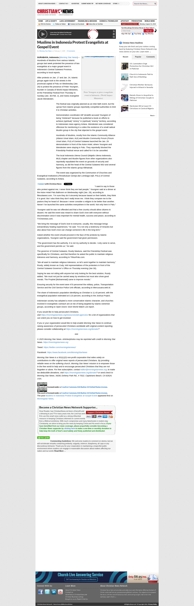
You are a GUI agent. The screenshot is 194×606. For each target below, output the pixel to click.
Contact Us (69, 592)
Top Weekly (149, 34)
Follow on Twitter (60, 24)
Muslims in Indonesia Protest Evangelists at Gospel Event (71, 396)
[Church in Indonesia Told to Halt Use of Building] (124, 77)
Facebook (40, 592)
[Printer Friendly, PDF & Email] (43, 438)
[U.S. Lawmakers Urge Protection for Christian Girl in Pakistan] (124, 66)
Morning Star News (45, 51)
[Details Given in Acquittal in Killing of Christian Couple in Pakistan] (124, 98)
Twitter (47, 592)
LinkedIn (53, 592)
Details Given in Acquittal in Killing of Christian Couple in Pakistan (142, 97)
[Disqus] (76, 483)
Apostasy (125, 21)
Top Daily (138, 34)
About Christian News (72, 590)
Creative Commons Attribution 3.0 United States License (84, 387)
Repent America (82, 599)
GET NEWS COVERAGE (103, 3)
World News (150, 21)
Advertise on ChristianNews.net (76, 594)
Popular (138, 57)
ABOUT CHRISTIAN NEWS (46, 3)
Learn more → (145, 52)
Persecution (136, 21)
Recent (125, 57)
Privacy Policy (152, 604)
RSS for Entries (46, 24)
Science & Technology (108, 21)
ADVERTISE (75, 3)
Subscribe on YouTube (96, 24)
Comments (150, 57)
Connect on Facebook (77, 24)
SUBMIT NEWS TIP (87, 3)
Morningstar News (45, 399)
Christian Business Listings (74, 597)
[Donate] (130, 24)
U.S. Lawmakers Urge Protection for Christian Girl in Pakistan (141, 66)
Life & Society (51, 21)
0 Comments (71, 51)
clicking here (69, 428)
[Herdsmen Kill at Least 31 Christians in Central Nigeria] (124, 109)
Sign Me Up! (126, 34)
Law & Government (67, 21)
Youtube (60, 592)
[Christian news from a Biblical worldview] (55, 12)
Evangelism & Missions (87, 21)
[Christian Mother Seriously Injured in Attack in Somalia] (124, 87)
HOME (40, 21)
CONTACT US (63, 3)
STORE (115, 3)
